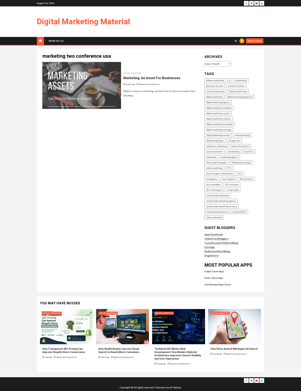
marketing (211, 157)
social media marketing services (221, 206)
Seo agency (211, 179)
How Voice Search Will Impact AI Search (234, 348)
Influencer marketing (216, 146)
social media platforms (217, 211)
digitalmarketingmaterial (149, 84)
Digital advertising (238, 91)
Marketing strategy (241, 162)
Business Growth (214, 85)
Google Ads (234, 140)
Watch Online (255, 41)
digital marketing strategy (218, 129)
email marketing (242, 135)
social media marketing (217, 195)
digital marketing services (218, 118)
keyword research (240, 146)
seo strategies (213, 184)
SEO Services (246, 179)
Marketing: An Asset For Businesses (151, 78)
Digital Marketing (132, 73)
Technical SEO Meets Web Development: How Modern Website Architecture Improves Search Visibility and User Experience (177, 353)
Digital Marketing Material (83, 21)
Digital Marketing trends (218, 135)
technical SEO (239, 211)
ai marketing (241, 80)
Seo (240, 173)
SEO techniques (214, 190)
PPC (229, 168)
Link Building (233, 151)
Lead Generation (214, 151)
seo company (228, 179)
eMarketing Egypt (215, 140)
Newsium (161, 387)
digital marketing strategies (219, 124)
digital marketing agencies (240, 96)
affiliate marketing (215, 80)
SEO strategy (231, 184)
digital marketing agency (218, 102)
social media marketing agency (221, 200)
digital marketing (214, 96)
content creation (236, 85)
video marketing (214, 217)
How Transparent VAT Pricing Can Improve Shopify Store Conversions (64, 350)
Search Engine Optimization (219, 173)
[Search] (236, 41)
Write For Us (56, 40)
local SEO (248, 151)
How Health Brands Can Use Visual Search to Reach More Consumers (119, 350)
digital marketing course (218, 113)
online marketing (214, 168)
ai (229, 80)
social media (233, 190)
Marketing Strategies (216, 162)
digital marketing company (219, 107)
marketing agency (229, 157)
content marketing (215, 91)
